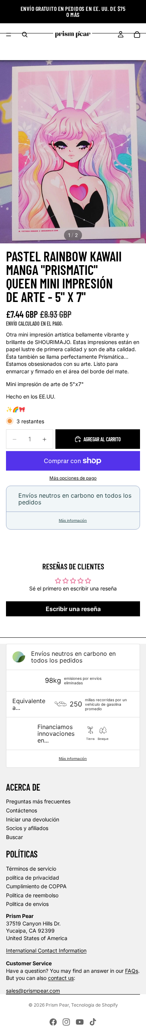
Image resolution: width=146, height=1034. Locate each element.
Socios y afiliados (27, 828)
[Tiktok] (92, 1021)
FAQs (131, 971)
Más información (73, 520)
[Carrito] (137, 34)
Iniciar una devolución (32, 819)
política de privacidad (32, 877)
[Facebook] (53, 1021)
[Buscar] (24, 34)
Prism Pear (57, 1005)
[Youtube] (79, 1021)
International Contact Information (46, 950)
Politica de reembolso (32, 895)
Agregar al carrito (102, 439)
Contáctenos (21, 810)
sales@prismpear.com (33, 990)
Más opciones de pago (73, 478)
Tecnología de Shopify (94, 1005)
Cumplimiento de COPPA (36, 886)
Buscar (14, 837)
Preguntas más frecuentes (38, 801)
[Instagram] (66, 1021)
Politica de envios (27, 904)
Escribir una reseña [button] (73, 609)
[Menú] (8, 34)
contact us (61, 978)
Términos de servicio (31, 868)
